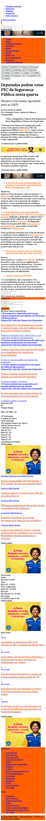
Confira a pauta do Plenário (19, 275)
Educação (10, 55)
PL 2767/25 (21, 221)
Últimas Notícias (14, 43)
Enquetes (10, 13)
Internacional (12, 50)
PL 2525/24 (36, 235)
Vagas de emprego (14, 62)
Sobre (8, 41)
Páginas (9, 11)
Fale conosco (12, 15)
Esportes (10, 60)
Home (8, 39)
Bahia (8, 48)
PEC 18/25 (24, 130)
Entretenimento (13, 57)
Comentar (5, 308)
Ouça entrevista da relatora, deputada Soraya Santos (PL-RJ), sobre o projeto (24, 252)
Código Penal (17, 228)
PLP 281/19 (29, 259)
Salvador (10, 46)
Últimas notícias (13, 6)
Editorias (10, 8)
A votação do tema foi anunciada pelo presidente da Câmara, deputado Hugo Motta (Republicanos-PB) (24, 185)
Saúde (8, 53)
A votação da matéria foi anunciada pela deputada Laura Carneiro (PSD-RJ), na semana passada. (23, 214)
